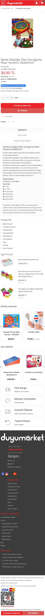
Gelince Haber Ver (23, 105)
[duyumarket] (14, 2)
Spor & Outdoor (8, 248)
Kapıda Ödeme (6, 536)
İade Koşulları (6, 533)
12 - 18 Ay (7, 189)
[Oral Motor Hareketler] (33, 361)
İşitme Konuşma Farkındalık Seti (28, 259)
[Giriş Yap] (36, 3)
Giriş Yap (12, 461)
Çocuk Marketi (7, 239)
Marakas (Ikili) (33, 332)
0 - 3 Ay (6, 186)
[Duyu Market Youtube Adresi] (15, 475)
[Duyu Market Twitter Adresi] (11, 475)
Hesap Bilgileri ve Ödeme (10, 523)
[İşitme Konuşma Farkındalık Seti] (7, 262)
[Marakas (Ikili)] (33, 320)
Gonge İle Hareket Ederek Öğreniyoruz (14, 564)
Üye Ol (11, 464)
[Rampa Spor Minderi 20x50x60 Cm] (11, 361)
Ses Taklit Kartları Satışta (10, 560)
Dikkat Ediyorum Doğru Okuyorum (13, 567)
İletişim (13, 456)
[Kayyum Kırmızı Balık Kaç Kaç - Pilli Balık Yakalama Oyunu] (11, 320)
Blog (2, 542)
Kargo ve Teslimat (7, 530)
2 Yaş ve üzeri (8, 191)
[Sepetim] (42, 3)
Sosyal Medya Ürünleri (8, 517)
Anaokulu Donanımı (9, 227)
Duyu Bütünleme (8, 233)
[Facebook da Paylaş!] (9, 121)
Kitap (4, 242)
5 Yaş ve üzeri (8, 199)
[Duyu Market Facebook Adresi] (2, 475)
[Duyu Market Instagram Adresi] (7, 475)
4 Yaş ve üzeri (8, 196)
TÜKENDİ (23, 110)
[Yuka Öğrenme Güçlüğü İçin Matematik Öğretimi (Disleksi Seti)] (7, 292)
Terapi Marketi (5, 8)
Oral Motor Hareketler (34, 372)
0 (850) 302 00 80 (15, 449)
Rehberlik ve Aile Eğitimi (11, 181)
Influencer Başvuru (15, 467)
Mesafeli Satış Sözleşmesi (10, 527)
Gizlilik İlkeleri (6, 539)
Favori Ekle (8, 116)
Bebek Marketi (7, 236)
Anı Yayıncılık (5, 66)
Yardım (3, 520)
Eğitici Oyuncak (7, 224)
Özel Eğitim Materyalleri (23, 8)
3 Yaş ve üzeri (8, 194)
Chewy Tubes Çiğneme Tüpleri (11, 554)
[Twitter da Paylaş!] (13, 121)
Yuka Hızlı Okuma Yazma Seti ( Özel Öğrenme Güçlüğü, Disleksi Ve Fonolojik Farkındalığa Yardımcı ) (30, 273)
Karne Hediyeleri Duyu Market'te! (12, 557)
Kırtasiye (5, 245)
